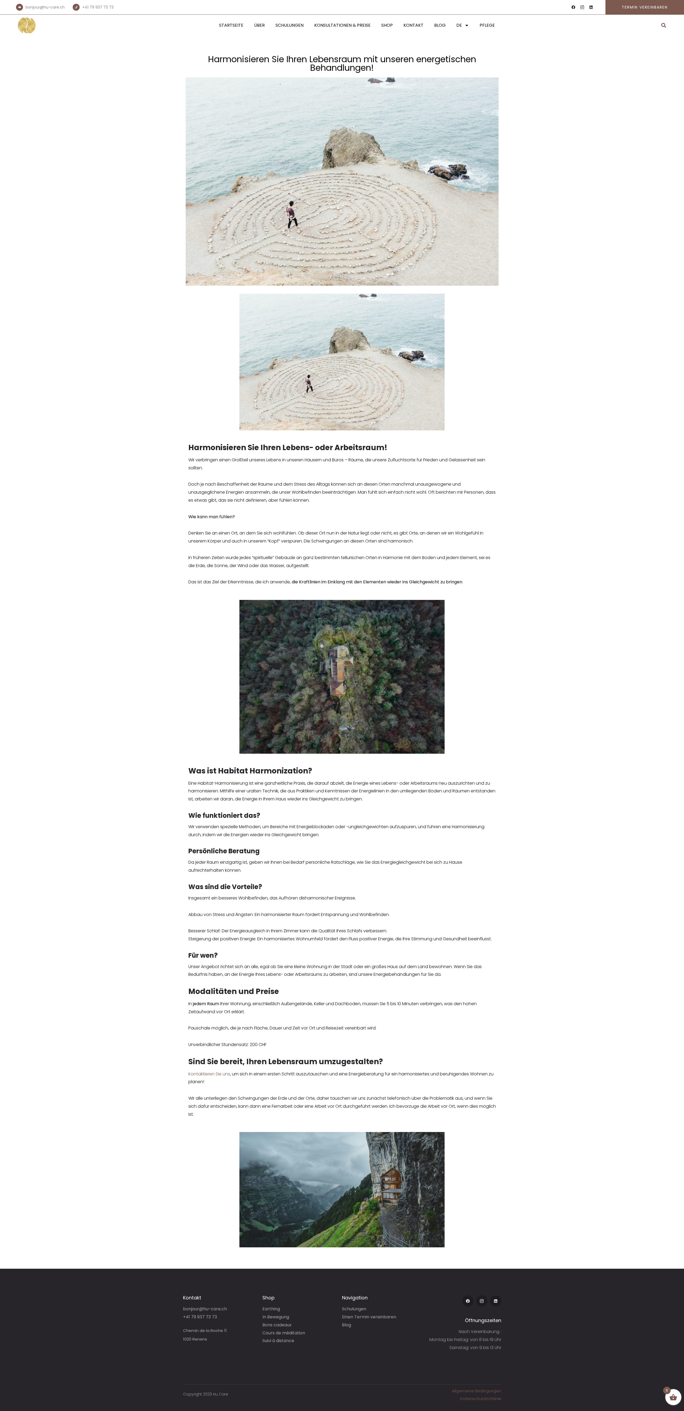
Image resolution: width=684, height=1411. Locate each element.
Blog (440, 25)
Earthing (271, 1309)
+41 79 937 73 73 (98, 7)
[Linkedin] (591, 7)
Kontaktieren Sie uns (209, 1074)
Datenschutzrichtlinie (480, 1398)
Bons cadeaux (277, 1325)
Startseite (231, 25)
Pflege (487, 25)
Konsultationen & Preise (342, 25)
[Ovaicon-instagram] (582, 7)
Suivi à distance (278, 1341)
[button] (663, 25)
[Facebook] (573, 7)
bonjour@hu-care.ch (45, 7)
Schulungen (289, 25)
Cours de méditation (283, 1333)
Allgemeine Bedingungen (476, 1391)
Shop (387, 25)
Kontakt (413, 25)
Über (259, 25)
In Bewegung (275, 1317)
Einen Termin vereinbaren (369, 1317)
